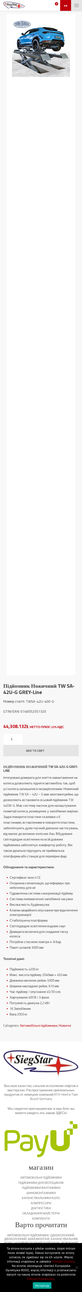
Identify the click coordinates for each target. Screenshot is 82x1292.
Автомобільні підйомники (38, 1025)
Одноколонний (62, 1235)
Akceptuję (42, 1285)
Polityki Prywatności (40, 1279)
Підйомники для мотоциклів (41, 1183)
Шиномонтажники (41, 1193)
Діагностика (41, 1208)
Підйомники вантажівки (41, 1188)
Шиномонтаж (38, 1239)
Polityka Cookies (63, 1261)
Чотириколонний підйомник (37, 1243)
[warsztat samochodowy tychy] (14, 5)
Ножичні (65, 1025)
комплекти (41, 1218)
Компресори (41, 1203)
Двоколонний (15, 1239)
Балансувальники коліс (41, 1198)
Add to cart (35, 750)
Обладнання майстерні (41, 1213)
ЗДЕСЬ (61, 1112)
